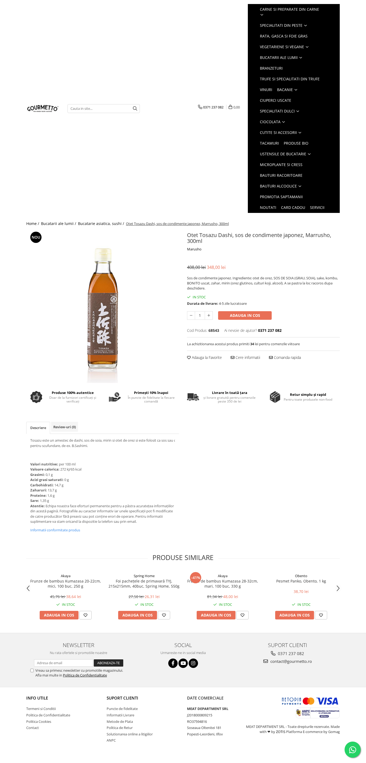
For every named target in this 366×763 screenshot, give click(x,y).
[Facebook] (173, 663)
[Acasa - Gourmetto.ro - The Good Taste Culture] (42, 108)
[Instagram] (193, 663)
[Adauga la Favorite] (85, 615)
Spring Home (144, 575)
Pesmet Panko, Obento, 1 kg (301, 581)
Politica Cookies (38, 721)
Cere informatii (247, 357)
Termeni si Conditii (41, 708)
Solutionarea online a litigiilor (130, 734)
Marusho (194, 249)
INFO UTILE (37, 698)
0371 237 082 (290, 653)
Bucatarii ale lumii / (59, 223)
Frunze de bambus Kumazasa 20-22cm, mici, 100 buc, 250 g (65, 583)
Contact (32, 727)
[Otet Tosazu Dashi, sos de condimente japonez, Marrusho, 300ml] (102, 306)
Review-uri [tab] (64, 426)
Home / (33, 223)
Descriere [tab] (38, 427)
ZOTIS (280, 731)
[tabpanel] (102, 306)
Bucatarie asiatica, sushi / (101, 223)
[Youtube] (183, 663)
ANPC (111, 740)
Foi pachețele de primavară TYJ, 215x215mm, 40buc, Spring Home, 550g (144, 583)
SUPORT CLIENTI (122, 698)
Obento (301, 575)
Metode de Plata (120, 721)
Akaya (65, 575)
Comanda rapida (287, 357)
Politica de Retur (120, 727)
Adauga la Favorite (206, 357)
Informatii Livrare (120, 715)
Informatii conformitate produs (55, 530)
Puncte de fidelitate (122, 708)
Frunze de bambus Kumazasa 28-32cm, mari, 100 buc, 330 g (222, 583)
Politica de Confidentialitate (85, 675)
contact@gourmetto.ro (290, 661)
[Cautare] (135, 108)
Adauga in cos (245, 315)
